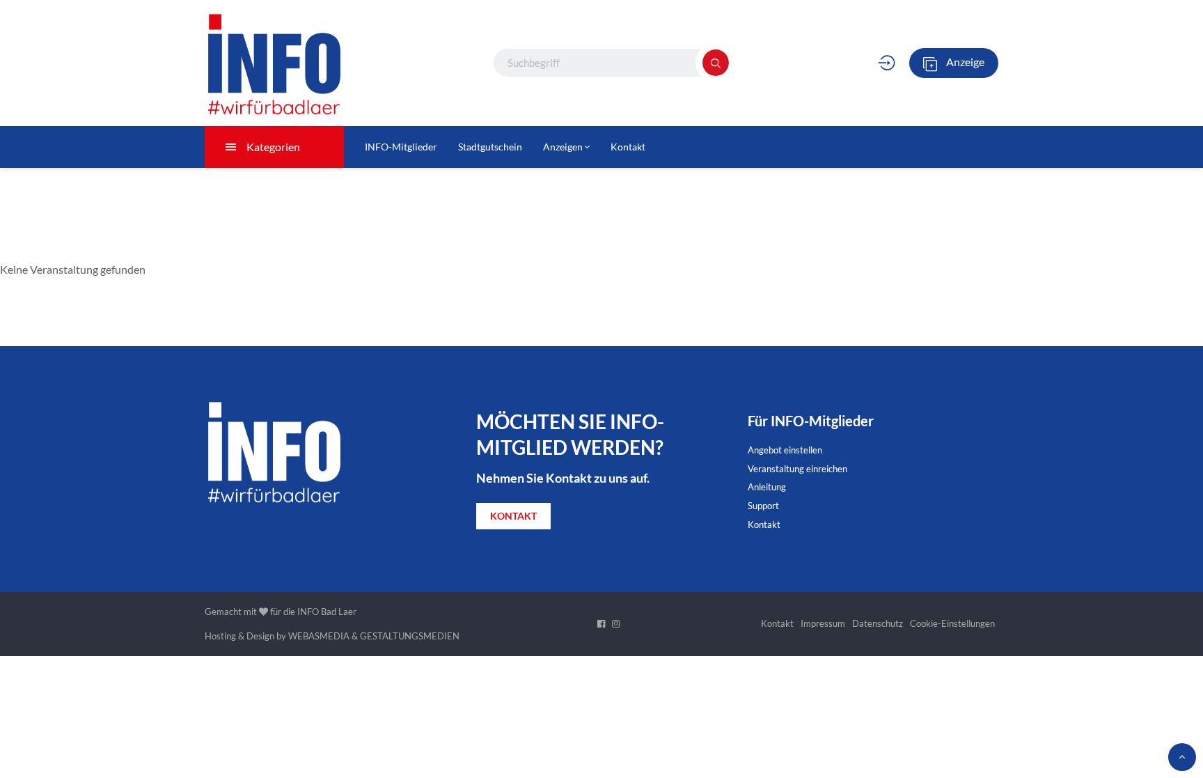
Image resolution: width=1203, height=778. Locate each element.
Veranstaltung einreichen (797, 468)
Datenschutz (877, 623)
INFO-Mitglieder (401, 147)
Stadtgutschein (490, 147)
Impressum (823, 623)
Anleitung (767, 486)
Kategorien (273, 146)
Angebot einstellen (785, 450)
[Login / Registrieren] (886, 62)
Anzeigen (564, 147)
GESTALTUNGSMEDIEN (409, 635)
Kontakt (628, 147)
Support (763, 505)
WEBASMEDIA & (323, 635)
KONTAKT (513, 516)
